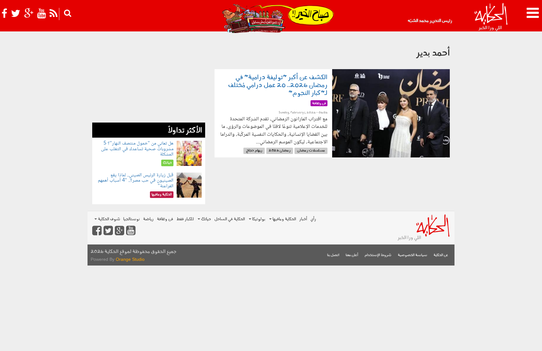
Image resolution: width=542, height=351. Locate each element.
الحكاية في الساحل (229, 219)
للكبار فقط (185, 219)
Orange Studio (130, 259)
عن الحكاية (440, 255)
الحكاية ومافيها (284, 219)
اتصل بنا (333, 255)
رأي (313, 219)
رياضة (148, 219)
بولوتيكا (258, 219)
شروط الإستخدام (377, 255)
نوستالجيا (131, 219)
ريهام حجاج (254, 150)
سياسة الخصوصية (412, 255)
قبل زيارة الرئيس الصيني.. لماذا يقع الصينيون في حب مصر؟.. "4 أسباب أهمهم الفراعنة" (135, 180)
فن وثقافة (165, 219)
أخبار (303, 219)
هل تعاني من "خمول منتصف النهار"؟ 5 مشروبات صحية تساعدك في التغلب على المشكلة (137, 149)
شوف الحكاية (108, 219)
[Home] (491, 17)
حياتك (205, 219)
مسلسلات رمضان (311, 150)
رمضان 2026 (279, 150)
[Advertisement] (148, 79)
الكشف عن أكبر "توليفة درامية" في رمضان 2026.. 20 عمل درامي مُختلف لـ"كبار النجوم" (277, 85)
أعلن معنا (352, 255)
